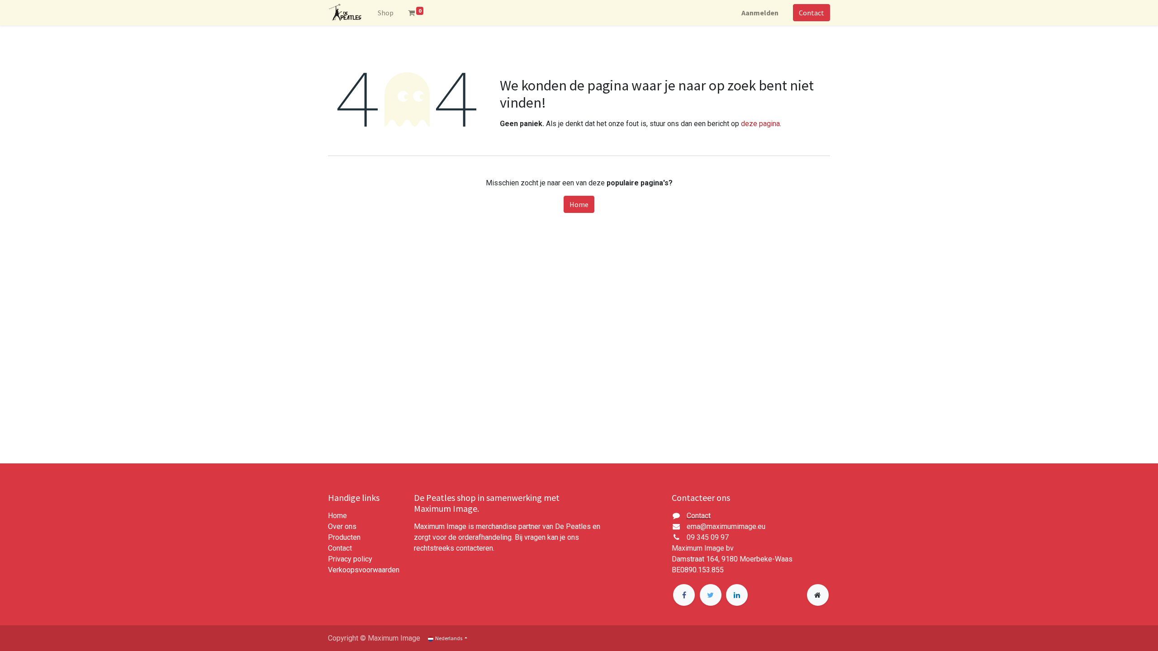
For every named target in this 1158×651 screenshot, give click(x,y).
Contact (811, 12)
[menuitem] (385, 13)
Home (579, 204)
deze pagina (760, 123)
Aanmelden (759, 12)
